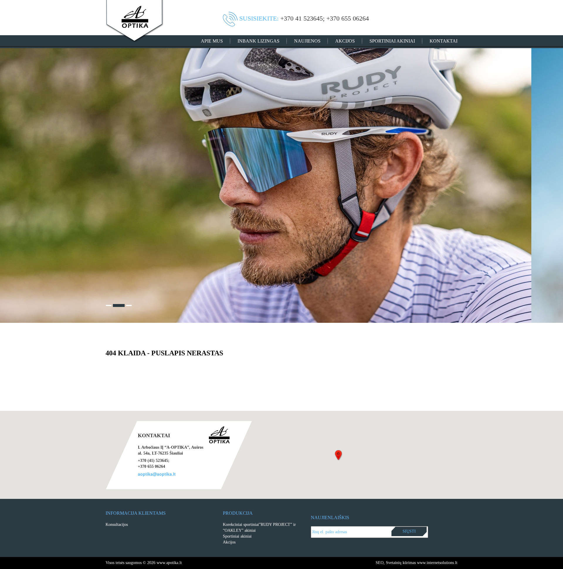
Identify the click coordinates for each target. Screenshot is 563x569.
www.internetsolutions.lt (437, 562)
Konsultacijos (117, 524)
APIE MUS (212, 40)
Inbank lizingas (258, 40)
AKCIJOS (345, 40)
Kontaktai (443, 40)
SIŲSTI (409, 531)
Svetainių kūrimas (401, 562)
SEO (380, 562)
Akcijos (229, 542)
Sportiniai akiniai (392, 40)
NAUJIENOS (307, 40)
